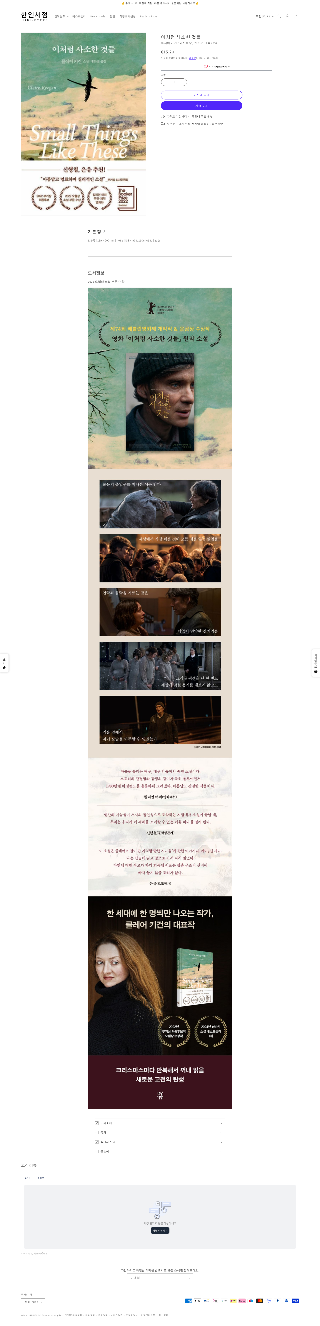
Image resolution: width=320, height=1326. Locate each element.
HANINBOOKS (35, 1315)
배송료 (192, 58)
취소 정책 (163, 1315)
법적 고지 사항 (148, 1315)
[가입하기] (189, 1278)
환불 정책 (103, 1315)
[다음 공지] (298, 3)
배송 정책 (90, 1315)
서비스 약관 (116, 1315)
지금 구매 (201, 105)
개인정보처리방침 (73, 1315)
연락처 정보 (131, 1315)
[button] (61, 16)
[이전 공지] (22, 3)
